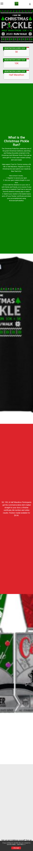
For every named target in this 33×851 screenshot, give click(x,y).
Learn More (20, 844)
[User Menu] (30, 4)
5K (16, 52)
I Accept (16, 848)
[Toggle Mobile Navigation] (2, 3)
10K (16, 63)
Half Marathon (16, 75)
